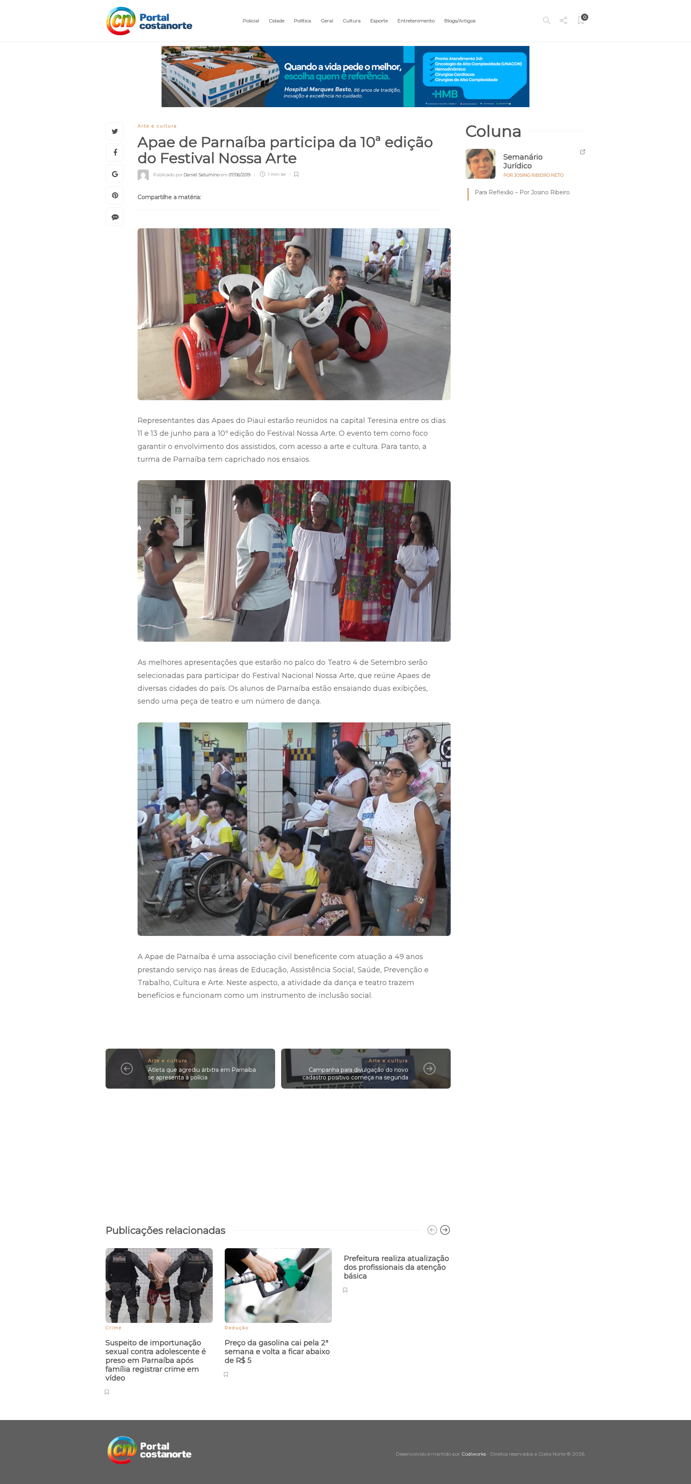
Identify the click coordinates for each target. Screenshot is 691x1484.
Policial (251, 21)
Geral (327, 21)
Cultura (352, 21)
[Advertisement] (278, 1153)
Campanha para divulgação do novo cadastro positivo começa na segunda (355, 1073)
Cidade (276, 21)
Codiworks (473, 1454)
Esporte (379, 21)
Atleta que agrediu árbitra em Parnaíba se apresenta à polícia (202, 1073)
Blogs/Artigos (459, 21)
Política (302, 21)
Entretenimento (416, 21)
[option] (159, 1320)
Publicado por (186, 174)
